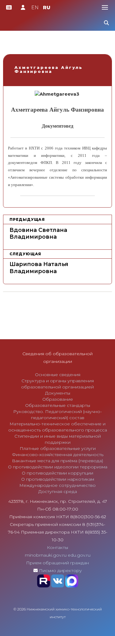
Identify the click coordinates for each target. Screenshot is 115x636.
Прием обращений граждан (57, 563)
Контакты (57, 547)
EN (35, 7)
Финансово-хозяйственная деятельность (57, 454)
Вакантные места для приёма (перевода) (57, 460)
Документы (57, 393)
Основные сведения (57, 374)
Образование (57, 399)
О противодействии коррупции (57, 473)
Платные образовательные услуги (58, 448)
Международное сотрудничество (57, 485)
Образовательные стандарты (57, 405)
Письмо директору (60, 570)
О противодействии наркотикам (57, 479)
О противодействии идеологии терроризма (57, 467)
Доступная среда (57, 491)
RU (46, 7)
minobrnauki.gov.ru (46, 555)
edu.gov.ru (79, 555)
